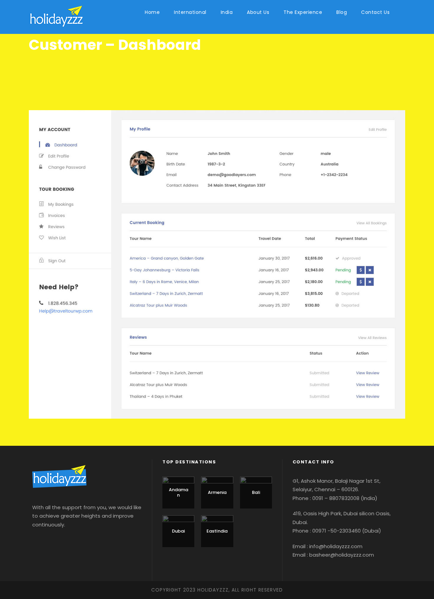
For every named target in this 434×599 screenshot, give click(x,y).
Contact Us (375, 12)
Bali (256, 492)
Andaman (178, 492)
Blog (341, 12)
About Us (258, 12)
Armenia (217, 492)
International (190, 12)
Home (152, 12)
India (227, 12)
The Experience (302, 12)
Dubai (178, 531)
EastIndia (217, 531)
